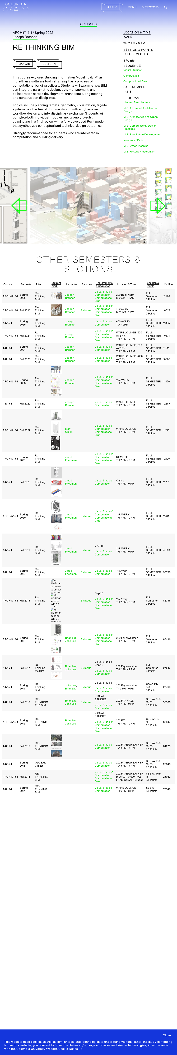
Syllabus (86, 310)
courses (88, 24)
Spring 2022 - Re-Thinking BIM (53, 234)
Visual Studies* (104, 291)
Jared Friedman (71, 459)
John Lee (70, 641)
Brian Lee (71, 637)
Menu (132, 7)
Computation (102, 294)
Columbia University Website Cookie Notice (47, 1049)
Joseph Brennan (25, 37)
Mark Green (69, 430)
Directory (150, 7)
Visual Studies (103, 321)
